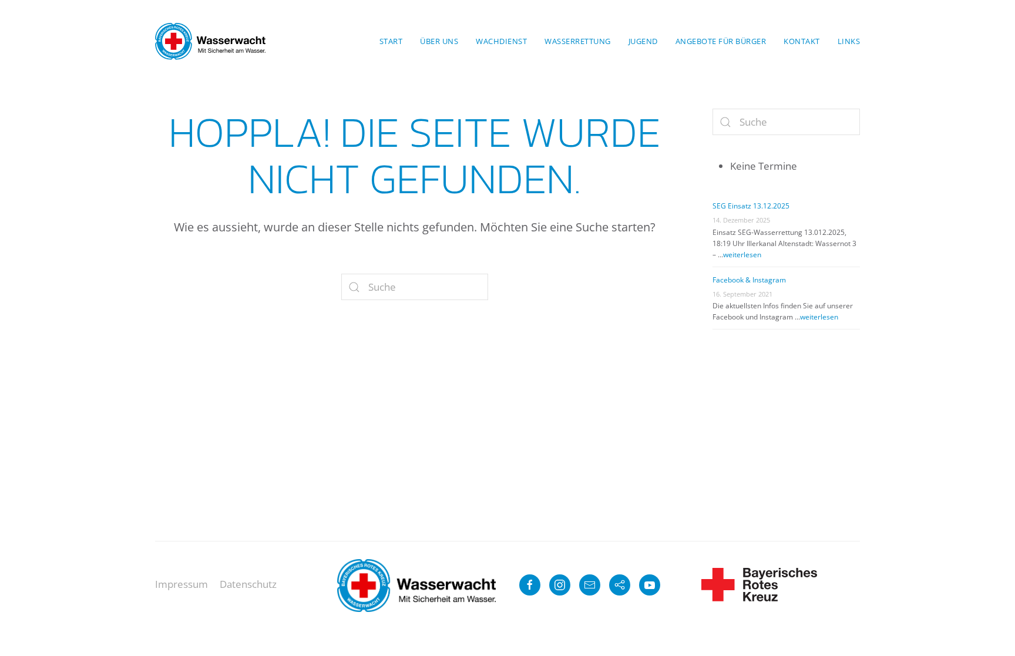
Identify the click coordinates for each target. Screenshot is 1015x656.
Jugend (643, 41)
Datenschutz (248, 584)
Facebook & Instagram (749, 280)
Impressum (181, 584)
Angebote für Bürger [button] (721, 41)
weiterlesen (742, 255)
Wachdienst (501, 41)
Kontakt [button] (802, 41)
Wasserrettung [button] (578, 41)
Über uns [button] (439, 41)
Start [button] (391, 41)
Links (849, 41)
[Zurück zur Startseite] (210, 41)
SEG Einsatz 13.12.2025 (750, 206)
